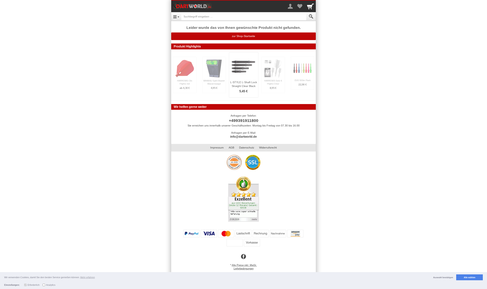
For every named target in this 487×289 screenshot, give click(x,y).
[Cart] (310, 6)
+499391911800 (243, 120)
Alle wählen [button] (469, 277)
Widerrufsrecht (268, 147)
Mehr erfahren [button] (87, 277)
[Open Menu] (176, 16)
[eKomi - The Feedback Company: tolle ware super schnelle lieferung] (243, 198)
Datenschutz (246, 147)
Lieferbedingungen (244, 268)
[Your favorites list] (299, 6)
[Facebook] (243, 257)
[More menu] (290, 6)
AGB (231, 147)
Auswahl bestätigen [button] (443, 277)
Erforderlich (34, 285)
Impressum (217, 147)
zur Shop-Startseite (243, 36)
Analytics (50, 285)
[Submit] (311, 16)
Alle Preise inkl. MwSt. (244, 265)
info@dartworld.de (243, 136)
